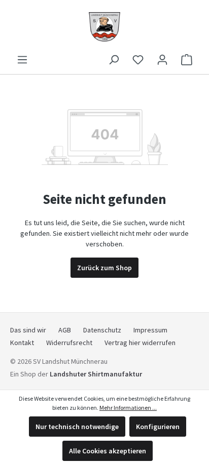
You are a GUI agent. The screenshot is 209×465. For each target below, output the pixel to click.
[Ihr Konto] (162, 60)
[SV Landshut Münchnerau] (104, 25)
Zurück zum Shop (104, 267)
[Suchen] (113, 60)
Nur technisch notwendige (77, 426)
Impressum (150, 329)
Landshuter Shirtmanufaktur (96, 373)
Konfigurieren (158, 426)
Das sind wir (28, 329)
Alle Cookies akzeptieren (107, 450)
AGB (64, 329)
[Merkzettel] (138, 60)
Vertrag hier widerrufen (140, 342)
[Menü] (22, 60)
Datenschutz (102, 329)
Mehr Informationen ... (128, 407)
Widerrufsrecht (69, 342)
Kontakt (22, 342)
